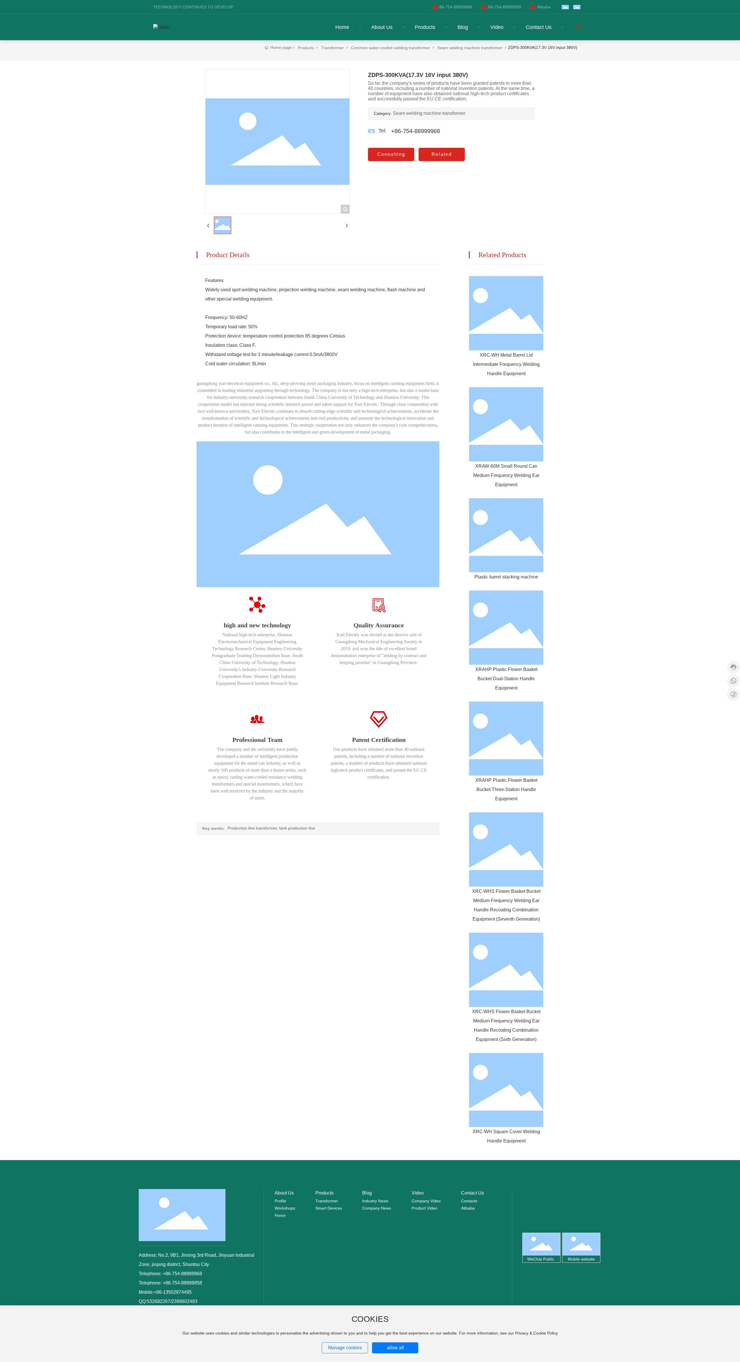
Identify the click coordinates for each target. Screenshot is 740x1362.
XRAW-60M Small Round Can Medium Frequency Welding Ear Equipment (506, 475)
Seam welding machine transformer (469, 47)
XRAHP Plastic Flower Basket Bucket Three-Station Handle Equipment (506, 789)
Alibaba (544, 7)
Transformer (332, 47)
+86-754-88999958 (182, 1282)
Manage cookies (345, 1347)
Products (306, 47)
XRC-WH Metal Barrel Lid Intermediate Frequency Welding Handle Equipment (506, 364)
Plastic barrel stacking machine (506, 576)
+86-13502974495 (173, 1292)
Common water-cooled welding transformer (390, 47)
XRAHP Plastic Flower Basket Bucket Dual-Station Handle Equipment (506, 678)
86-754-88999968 (455, 7)
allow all (395, 1347)
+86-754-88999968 (415, 131)
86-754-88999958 (504, 7)
